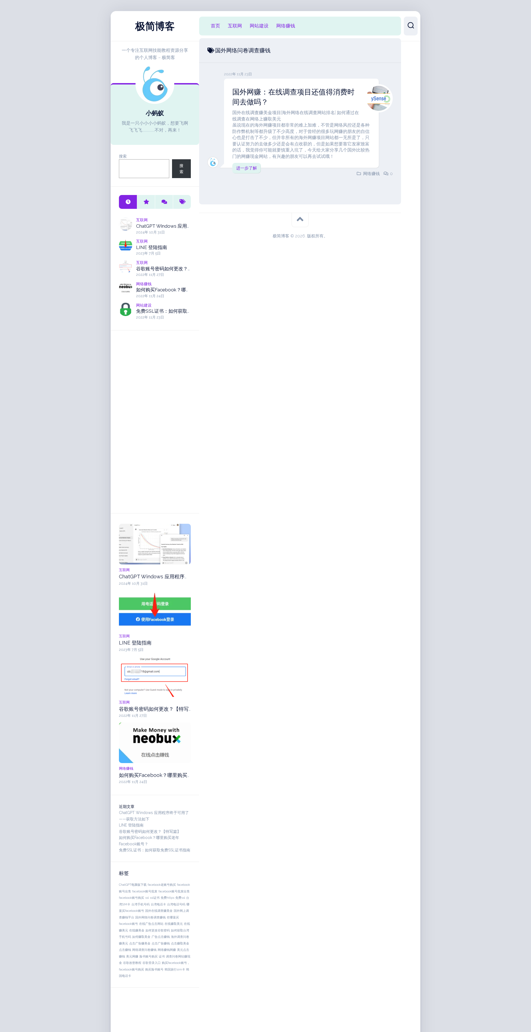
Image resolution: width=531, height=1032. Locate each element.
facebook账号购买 (131, 897)
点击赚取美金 (180, 943)
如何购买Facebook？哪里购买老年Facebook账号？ (190, 289)
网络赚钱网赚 (167, 949)
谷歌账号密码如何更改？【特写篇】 (173, 268)
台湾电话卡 (158, 904)
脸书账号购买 (148, 956)
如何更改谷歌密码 (157, 930)
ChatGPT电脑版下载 (133, 884)
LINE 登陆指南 (151, 247)
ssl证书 (155, 897)
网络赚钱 (144, 284)
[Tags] (182, 202)
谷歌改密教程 (132, 962)
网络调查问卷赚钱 (144, 949)
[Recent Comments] (164, 202)
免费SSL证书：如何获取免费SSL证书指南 (180, 311)
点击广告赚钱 (161, 943)
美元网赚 (132, 956)
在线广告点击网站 (151, 923)
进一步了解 (246, 168)
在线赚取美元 (174, 923)
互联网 (142, 220)
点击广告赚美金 (139, 943)
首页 (215, 26)
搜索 (123, 156)
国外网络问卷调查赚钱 (150, 917)
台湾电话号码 (176, 904)
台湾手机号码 (140, 904)
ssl (147, 897)
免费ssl (180, 897)
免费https (167, 897)
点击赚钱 (125, 949)
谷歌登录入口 (151, 962)
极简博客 (155, 26)
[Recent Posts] (128, 202)
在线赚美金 (136, 930)
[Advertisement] (155, 422)
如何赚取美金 (141, 936)
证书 (162, 956)
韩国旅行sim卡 (175, 969)
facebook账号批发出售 (174, 891)
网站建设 (144, 305)
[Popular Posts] (146, 202)
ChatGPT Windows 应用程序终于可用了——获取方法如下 (183, 576)
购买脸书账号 (154, 969)
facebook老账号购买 (162, 884)
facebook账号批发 (144, 891)
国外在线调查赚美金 (159, 910)
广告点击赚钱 (161, 936)
